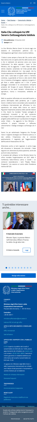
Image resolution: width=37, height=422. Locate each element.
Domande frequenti (10, 378)
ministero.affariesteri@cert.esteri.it (15, 318)
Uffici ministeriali (9, 330)
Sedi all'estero (8, 334)
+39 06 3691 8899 (18, 353)
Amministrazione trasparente (13, 388)
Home (3, 20)
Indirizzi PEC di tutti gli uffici (13, 322)
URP (6, 346)
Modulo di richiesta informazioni (14, 374)
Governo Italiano (5, 3)
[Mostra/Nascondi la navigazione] (3, 11)
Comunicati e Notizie (24, 20)
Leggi (26, 250)
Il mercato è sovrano (14, 234)
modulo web (28, 351)
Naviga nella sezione (18, 275)
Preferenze (15, 419)
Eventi (3, 22)
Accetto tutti (29, 419)
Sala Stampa (11, 20)
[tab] (6, 268)
